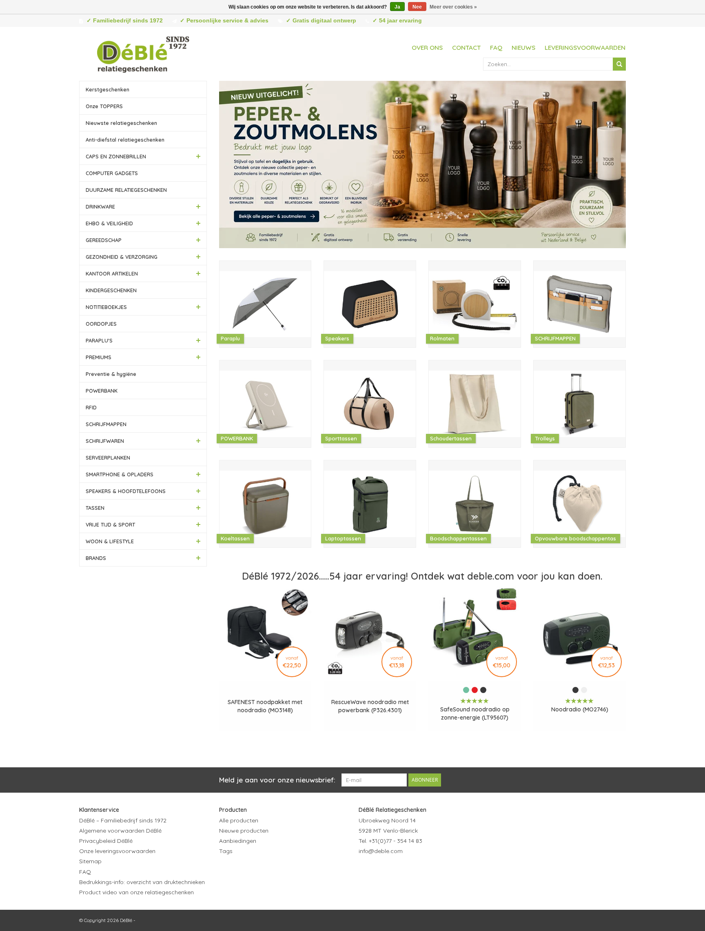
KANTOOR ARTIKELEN (112, 273)
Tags (226, 851)
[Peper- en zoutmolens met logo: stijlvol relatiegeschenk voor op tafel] (422, 164)
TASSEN (95, 507)
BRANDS (96, 558)
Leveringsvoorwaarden (585, 47)
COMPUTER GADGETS (112, 173)
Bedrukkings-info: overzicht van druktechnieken (142, 882)
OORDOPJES (101, 323)
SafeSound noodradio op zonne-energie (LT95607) (475, 713)
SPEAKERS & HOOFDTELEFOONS (126, 491)
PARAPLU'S (99, 340)
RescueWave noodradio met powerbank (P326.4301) (370, 706)
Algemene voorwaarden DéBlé (120, 830)
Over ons (427, 47)
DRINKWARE (100, 206)
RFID (91, 407)
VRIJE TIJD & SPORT (110, 524)
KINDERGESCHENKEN (111, 290)
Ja (397, 7)
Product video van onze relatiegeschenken (136, 892)
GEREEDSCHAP (104, 240)
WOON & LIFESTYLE (110, 541)
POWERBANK (102, 390)
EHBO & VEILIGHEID (109, 223)
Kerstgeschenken (107, 89)
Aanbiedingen (237, 840)
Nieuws (523, 47)
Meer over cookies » (453, 7)
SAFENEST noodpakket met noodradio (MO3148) (265, 706)
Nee (417, 7)
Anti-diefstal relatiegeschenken (125, 139)
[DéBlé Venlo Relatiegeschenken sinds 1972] (143, 53)
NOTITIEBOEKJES (106, 307)
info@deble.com (381, 851)
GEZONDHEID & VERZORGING (121, 256)
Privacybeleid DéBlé (106, 840)
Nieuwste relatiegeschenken (121, 123)
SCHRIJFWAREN (105, 441)
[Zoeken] (619, 64)
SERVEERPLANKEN (108, 457)
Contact (466, 47)
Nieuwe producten (243, 830)
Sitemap (90, 861)
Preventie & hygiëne (111, 374)
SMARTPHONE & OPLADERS (119, 474)
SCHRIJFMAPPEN (106, 424)
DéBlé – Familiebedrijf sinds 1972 (122, 820)
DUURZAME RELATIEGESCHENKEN (126, 190)
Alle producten (238, 820)
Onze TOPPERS (104, 106)
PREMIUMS (98, 357)
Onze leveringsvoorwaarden (117, 851)
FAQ (496, 47)
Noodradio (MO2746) (579, 709)
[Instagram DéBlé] (409, 871)
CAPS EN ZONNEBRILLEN (116, 156)
